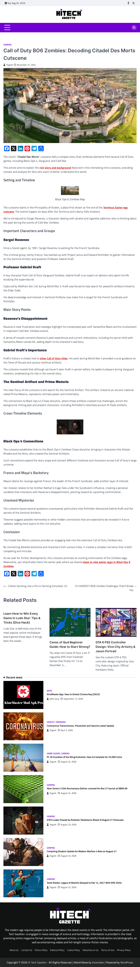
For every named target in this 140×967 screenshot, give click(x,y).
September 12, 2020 (73, 698)
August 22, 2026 (68, 887)
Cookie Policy (73, 950)
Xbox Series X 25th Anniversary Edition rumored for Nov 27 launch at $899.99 (87, 788)
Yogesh (9, 64)
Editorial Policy (57, 950)
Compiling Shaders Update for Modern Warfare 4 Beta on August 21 (82, 851)
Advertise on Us (91, 950)
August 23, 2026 (68, 824)
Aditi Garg (54, 698)
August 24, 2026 (68, 761)
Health (50, 722)
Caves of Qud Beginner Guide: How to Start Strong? (70, 644)
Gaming (7, 44)
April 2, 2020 (67, 730)
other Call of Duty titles (54, 358)
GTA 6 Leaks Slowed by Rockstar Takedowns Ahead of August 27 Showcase (85, 820)
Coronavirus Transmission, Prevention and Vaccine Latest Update (80, 725)
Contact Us (26, 950)
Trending (60, 722)
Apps (49, 690)
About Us (14, 950)
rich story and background (55, 168)
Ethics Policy (41, 950)
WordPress (126, 962)
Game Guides (53, 753)
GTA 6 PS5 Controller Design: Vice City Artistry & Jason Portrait (115, 646)
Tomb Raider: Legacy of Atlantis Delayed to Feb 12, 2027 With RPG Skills (84, 882)
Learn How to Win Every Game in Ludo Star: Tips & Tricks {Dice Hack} (21, 618)
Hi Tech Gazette (37, 962)
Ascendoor (98, 962)
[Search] (134, 27)
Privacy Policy (124, 950)
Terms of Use (107, 950)
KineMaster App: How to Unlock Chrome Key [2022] (73, 694)
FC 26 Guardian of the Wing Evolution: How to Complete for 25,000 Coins (84, 757)
